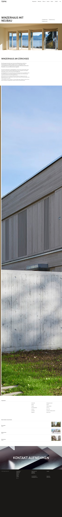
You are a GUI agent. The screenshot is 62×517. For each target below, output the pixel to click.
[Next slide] (46, 240)
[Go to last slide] (15, 240)
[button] (34, 1)
